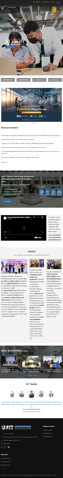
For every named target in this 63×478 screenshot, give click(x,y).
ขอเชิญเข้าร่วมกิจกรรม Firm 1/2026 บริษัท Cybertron (18, 140)
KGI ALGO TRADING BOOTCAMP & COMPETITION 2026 (20, 157)
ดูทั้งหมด (25, 351)
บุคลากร (58, 2)
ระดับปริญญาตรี (47, 430)
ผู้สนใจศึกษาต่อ (36, 2)
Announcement (9, 127)
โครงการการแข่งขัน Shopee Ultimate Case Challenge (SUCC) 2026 (23, 148)
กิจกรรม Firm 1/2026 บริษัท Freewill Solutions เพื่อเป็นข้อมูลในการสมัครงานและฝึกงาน (28, 144)
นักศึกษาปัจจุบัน (45, 2)
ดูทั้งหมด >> (4, 162)
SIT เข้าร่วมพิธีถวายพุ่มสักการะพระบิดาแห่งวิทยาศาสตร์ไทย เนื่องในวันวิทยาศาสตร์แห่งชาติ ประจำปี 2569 (31, 371)
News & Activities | (12, 350)
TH (57, 3)
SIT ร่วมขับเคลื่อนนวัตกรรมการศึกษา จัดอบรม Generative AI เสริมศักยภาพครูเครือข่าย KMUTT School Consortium (52, 371)
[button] (3, 105)
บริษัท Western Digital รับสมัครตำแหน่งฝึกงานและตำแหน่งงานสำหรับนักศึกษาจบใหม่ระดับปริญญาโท (31, 136)
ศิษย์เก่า (53, 2)
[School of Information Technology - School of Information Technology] (8, 8)
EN (59, 3)
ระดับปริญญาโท (47, 433)
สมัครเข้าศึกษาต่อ (10, 47)
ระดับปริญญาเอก (48, 437)
